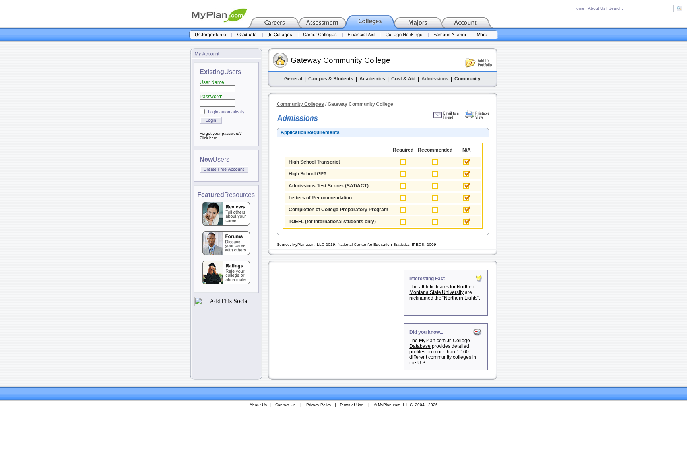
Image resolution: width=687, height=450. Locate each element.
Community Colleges (300, 104)
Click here (208, 138)
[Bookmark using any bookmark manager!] (226, 304)
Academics (372, 79)
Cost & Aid (403, 79)
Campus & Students (330, 79)
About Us (596, 8)
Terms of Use (351, 405)
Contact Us (285, 405)
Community (467, 79)
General (293, 79)
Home (579, 8)
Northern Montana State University (442, 289)
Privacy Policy (318, 405)
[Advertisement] (336, 319)
